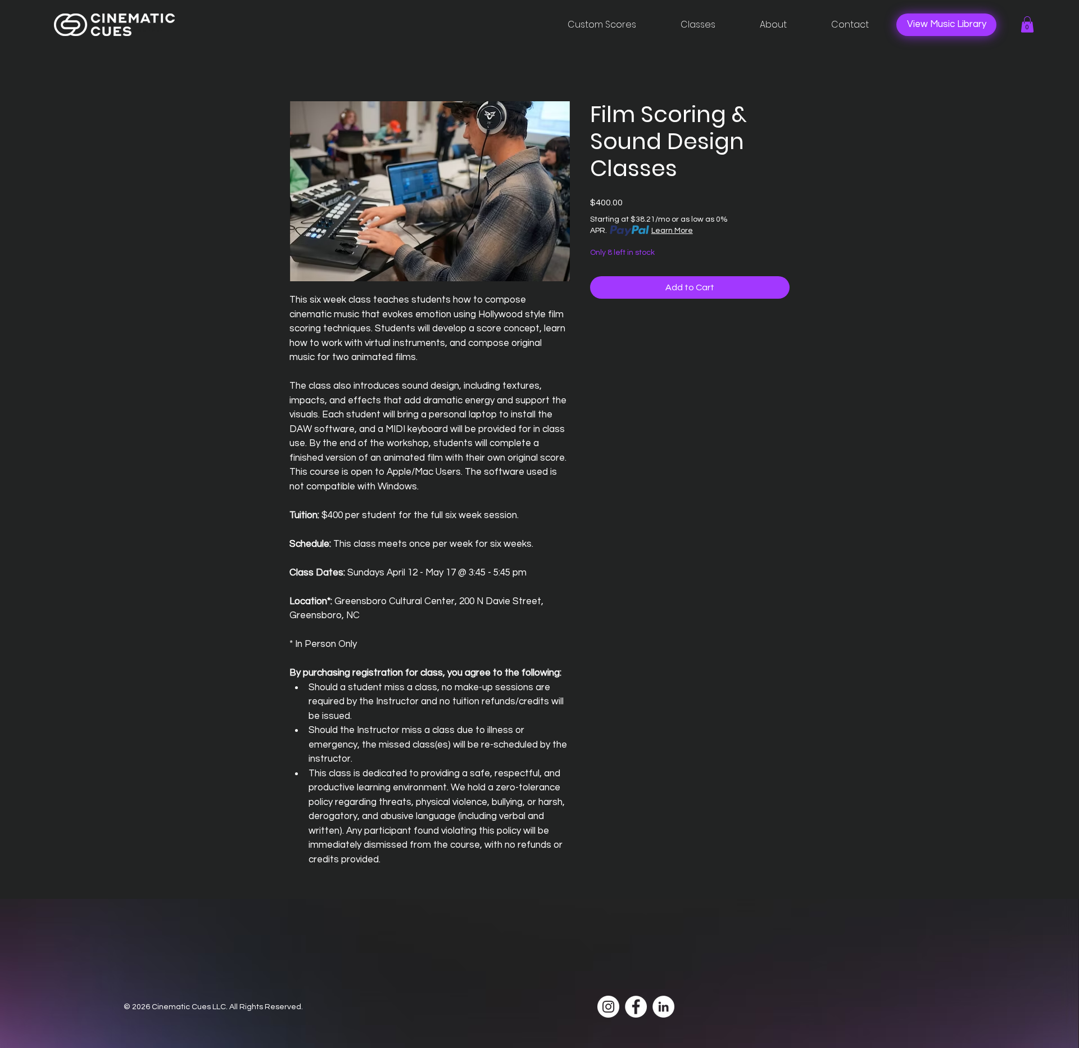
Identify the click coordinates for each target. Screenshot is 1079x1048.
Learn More (672, 231)
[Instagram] (608, 1007)
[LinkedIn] (663, 1007)
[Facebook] (636, 1007)
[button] (1027, 24)
